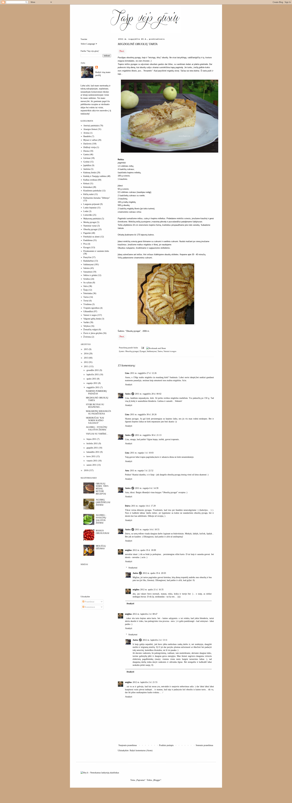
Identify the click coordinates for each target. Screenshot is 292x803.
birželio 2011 (92, 443)
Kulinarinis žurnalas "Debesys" (96, 198)
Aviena (86, 133)
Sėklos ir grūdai (90, 275)
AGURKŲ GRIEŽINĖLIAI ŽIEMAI (103, 502)
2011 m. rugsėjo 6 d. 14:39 (146, 488)
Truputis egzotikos (91, 308)
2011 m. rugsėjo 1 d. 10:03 (141, 453)
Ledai (85, 211)
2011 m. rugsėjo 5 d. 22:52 (141, 470)
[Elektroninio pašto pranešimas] (142, 348)
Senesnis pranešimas (204, 745)
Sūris (85, 286)
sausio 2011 (92, 465)
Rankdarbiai (88, 261)
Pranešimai (89, 602)
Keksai (86, 183)
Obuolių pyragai (132, 351)
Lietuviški (87, 215)
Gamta (86, 154)
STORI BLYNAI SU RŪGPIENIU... (95, 405)
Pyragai (143, 351)
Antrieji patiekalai (91, 125)
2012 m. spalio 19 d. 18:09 (144, 550)
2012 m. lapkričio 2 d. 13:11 (155, 640)
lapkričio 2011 (93, 374)
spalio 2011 (92, 379)
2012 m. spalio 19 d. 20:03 (154, 573)
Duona (86, 151)
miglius (128, 550)
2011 (86, 366)
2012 (86, 362)
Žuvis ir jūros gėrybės (92, 333)
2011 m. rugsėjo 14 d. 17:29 (143, 506)
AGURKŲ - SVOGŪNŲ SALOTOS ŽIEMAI (96, 428)
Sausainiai (87, 272)
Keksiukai (87, 187)
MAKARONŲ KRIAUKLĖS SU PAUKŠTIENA (98, 412)
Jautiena (86, 169)
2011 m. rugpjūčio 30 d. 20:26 (143, 414)
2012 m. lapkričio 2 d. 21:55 (145, 682)
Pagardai (87, 233)
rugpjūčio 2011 (93, 387)
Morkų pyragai (89, 222)
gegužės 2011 (93, 448)
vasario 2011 (92, 461)
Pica (85, 244)
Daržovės (87, 144)
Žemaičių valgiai (90, 329)
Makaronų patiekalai (92, 218)
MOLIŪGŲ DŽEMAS (101, 547)
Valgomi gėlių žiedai (92, 319)
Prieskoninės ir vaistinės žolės (96, 251)
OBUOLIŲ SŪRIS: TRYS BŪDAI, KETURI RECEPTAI (102, 488)
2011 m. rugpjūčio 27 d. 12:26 (143, 373)
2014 (86, 353)
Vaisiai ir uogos (169, 351)
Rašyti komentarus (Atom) (141, 750)
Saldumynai (152, 351)
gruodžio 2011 (93, 370)
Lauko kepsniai (89, 208)
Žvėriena (87, 337)
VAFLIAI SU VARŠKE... (97, 434)
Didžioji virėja (89, 147)
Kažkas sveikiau (90, 180)
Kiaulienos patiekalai (92, 191)
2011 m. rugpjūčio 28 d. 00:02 (148, 394)
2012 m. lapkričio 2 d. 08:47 (145, 614)
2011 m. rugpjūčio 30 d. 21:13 (148, 435)
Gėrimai (86, 158)
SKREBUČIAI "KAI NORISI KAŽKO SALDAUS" (95, 420)
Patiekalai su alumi (91, 237)
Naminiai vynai (90, 226)
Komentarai (89, 607)
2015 (86, 349)
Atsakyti (128, 384)
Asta (127, 470)
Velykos (86, 326)
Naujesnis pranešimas (127, 745)
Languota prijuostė (91, 204)
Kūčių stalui (88, 194)
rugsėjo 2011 (92, 383)
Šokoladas (87, 293)
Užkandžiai (88, 311)
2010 (86, 470)
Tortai (86, 301)
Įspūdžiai (87, 165)
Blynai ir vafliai (90, 140)
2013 (86, 358)
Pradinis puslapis (166, 745)
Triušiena (87, 304)
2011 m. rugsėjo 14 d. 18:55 (147, 529)
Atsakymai (132, 568)
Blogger (156, 780)
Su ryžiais (87, 282)
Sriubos (86, 279)
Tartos (160, 351)
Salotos (86, 268)
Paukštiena (87, 240)
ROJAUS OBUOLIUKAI (102, 531)
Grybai (86, 162)
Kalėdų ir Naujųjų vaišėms (94, 176)
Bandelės (87, 136)
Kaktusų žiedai (89, 172)
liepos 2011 (92, 439)
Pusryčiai (87, 257)
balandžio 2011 (93, 452)
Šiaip (85, 290)
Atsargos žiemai (90, 129)
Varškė (86, 322)
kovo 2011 (91, 456)
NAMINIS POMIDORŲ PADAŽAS (96, 392)
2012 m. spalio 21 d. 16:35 (151, 589)
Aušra (127, 394)
